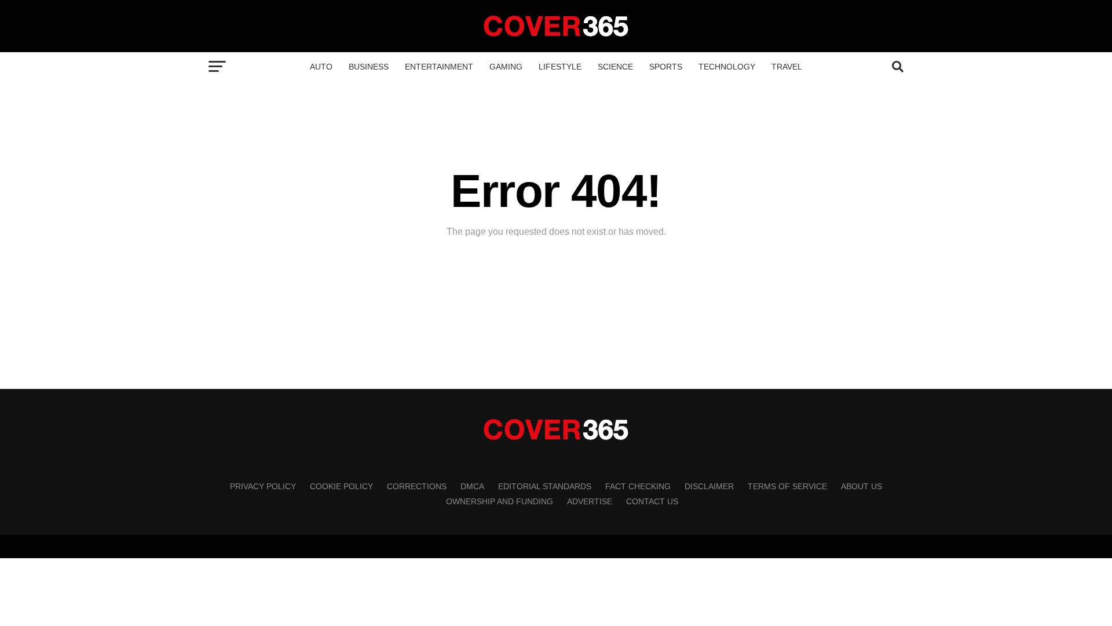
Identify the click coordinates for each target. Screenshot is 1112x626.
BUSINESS (369, 66)
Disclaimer (709, 486)
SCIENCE (615, 66)
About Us (861, 486)
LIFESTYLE (560, 66)
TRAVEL (786, 66)
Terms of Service (787, 486)
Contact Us (652, 501)
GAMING (505, 66)
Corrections (417, 486)
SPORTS (665, 66)
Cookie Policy (341, 486)
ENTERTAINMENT (439, 66)
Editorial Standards (544, 486)
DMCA (472, 486)
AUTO (321, 66)
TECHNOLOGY (726, 66)
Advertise (589, 501)
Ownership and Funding (499, 501)
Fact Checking (638, 486)
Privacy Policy (263, 486)
